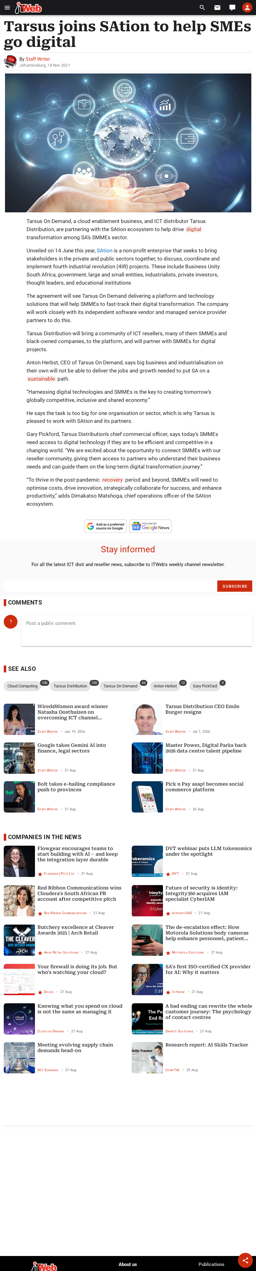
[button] (7, 7)
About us (128, 1264)
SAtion (104, 250)
